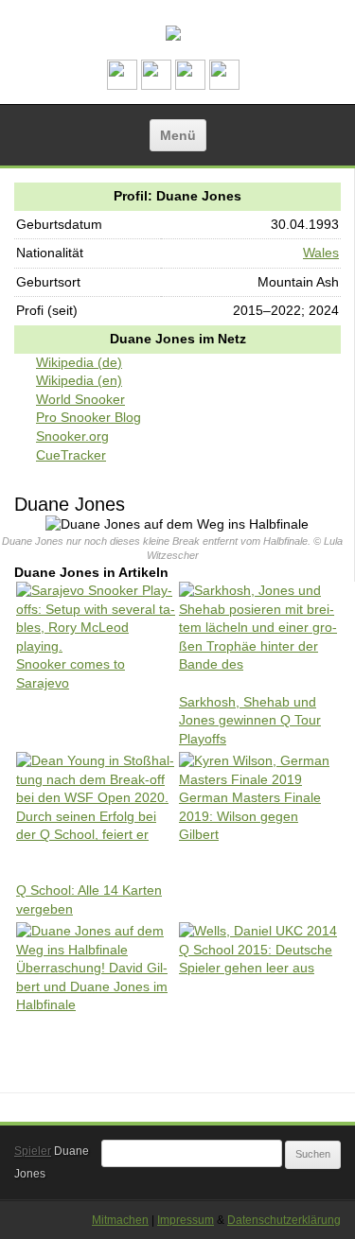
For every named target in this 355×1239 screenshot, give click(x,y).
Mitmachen (120, 1220)
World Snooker (80, 399)
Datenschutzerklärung (284, 1220)
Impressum (185, 1220)
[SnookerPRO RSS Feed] (122, 85)
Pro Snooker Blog (88, 417)
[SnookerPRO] (173, 33)
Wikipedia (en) (79, 380)
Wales (321, 252)
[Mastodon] (156, 85)
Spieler (32, 1151)
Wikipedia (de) (79, 362)
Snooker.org (72, 436)
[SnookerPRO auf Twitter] (224, 85)
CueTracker (71, 454)
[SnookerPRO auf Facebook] (190, 85)
